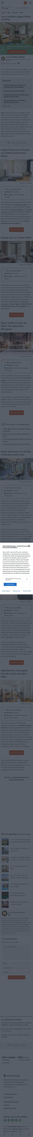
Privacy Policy (27, 591)
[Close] (29, 546)
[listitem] (16, 579)
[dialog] (16, 568)
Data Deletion (6, 591)
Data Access (16, 591)
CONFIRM (10, 584)
